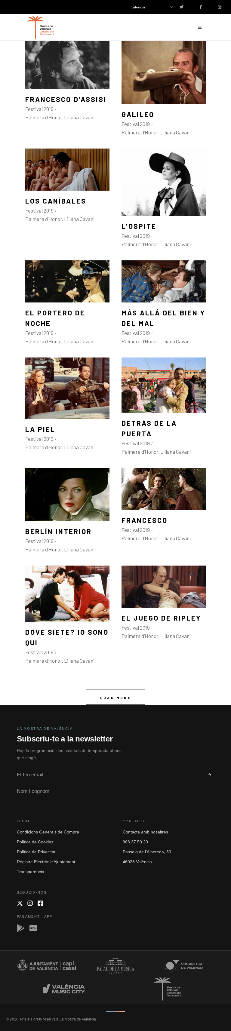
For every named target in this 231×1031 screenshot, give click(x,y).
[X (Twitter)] (20, 903)
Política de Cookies (35, 841)
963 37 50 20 (135, 841)
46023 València (137, 861)
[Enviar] (209, 775)
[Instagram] (30, 903)
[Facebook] (40, 903)
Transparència (30, 871)
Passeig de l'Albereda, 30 (147, 851)
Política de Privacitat (36, 851)
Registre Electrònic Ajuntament (46, 861)
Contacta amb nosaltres (145, 832)
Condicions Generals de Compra (48, 832)
